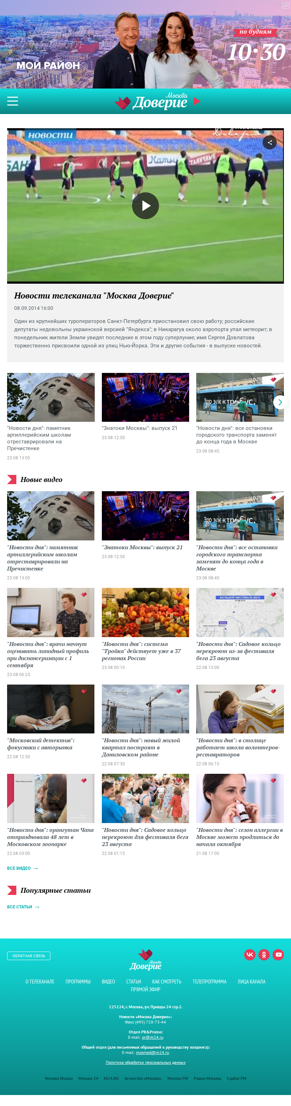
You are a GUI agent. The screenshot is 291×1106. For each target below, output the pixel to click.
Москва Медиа (59, 1078)
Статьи (133, 981)
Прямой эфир (145, 989)
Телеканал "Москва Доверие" (150, 101)
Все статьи (19, 906)
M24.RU (111, 1078)
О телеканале (40, 981)
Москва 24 (88, 1078)
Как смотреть (166, 981)
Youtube (278, 954)
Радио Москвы (207, 1078)
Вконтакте (250, 954)
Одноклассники (264, 954)
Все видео (19, 868)
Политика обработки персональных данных (146, 1062)
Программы (78, 981)
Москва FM (178, 1078)
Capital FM (236, 1078)
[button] (280, 402)
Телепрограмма (209, 981)
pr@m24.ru (152, 1037)
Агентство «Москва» (143, 1078)
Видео (108, 981)
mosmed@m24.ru (152, 1052)
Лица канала (251, 981)
